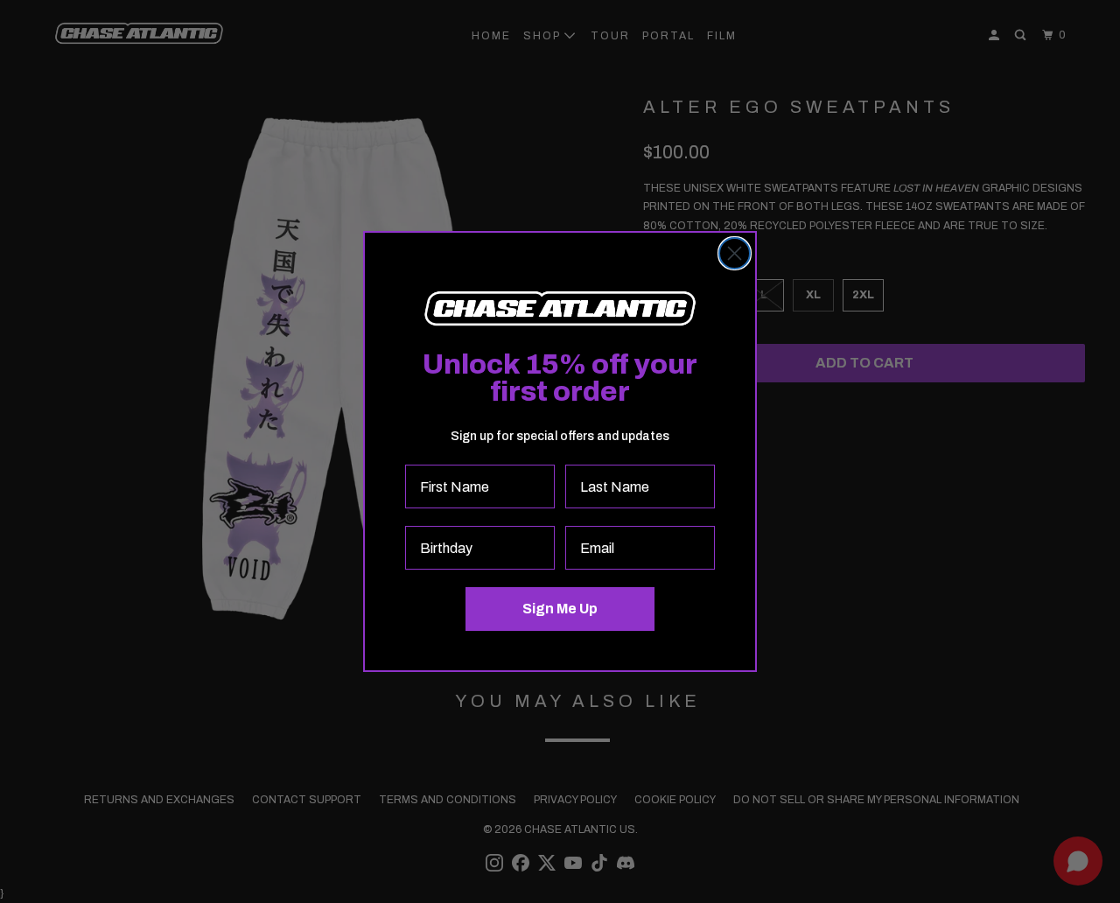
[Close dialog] (734, 253)
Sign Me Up (560, 608)
